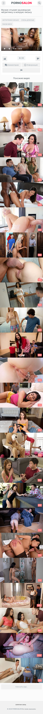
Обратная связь (20, 704)
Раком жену (7, 24)
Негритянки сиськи (10, 20)
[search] (39, 3)
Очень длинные (27, 20)
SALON (21, 3)
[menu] (3, 3)
